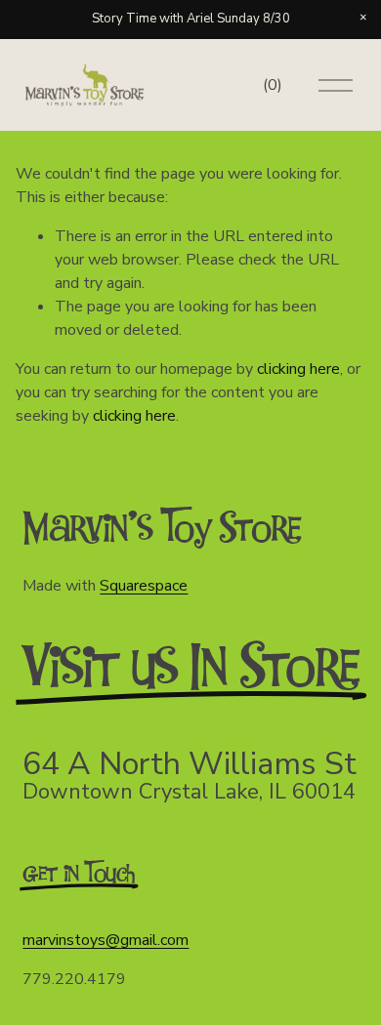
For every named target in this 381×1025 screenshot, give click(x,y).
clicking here (298, 369)
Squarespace (144, 585)
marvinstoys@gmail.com (105, 940)
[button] (363, 17)
